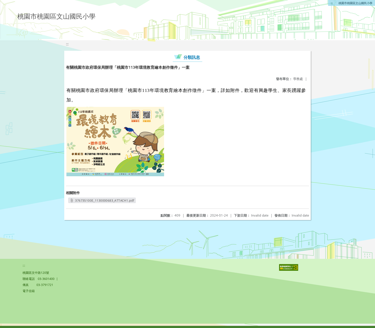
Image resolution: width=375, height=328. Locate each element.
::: (332, 3)
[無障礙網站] (289, 270)
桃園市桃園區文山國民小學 (355, 3)
